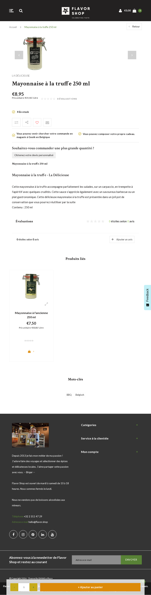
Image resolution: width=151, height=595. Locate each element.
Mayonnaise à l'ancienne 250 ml (31, 315)
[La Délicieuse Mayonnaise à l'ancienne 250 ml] (31, 286)
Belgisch (80, 394)
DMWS (41, 578)
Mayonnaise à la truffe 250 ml (40, 27)
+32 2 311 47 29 (33, 516)
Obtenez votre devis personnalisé (33, 155)
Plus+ (50, 578)
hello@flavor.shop (38, 521)
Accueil (13, 27)
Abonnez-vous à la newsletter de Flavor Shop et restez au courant (37, 560)
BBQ (69, 394)
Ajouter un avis (124, 239)
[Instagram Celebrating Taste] (23, 534)
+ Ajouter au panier (90, 587)
